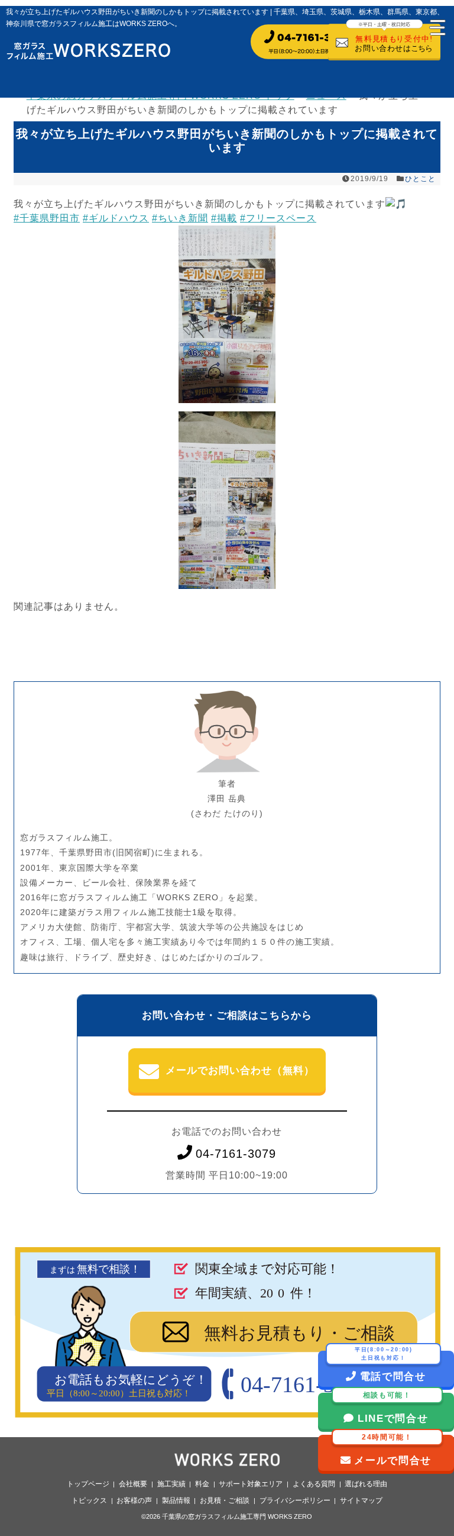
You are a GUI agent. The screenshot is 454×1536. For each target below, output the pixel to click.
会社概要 (133, 1484)
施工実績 (171, 1484)
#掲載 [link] (224, 218)
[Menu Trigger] (436, 26)
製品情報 (176, 1500)
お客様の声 (134, 1500)
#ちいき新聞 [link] (180, 218)
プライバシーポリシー (295, 1500)
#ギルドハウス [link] (116, 218)
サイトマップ (361, 1500)
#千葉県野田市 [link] (47, 218)
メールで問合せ (393, 1450)
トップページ (88, 1484)
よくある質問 (314, 1484)
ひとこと (420, 179)
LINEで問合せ (393, 1408)
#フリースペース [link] (278, 218)
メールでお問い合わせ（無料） (240, 1070)
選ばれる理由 (366, 1484)
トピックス (89, 1500)
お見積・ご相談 (224, 1500)
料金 (202, 1484)
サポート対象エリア (251, 1484)
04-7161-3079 (236, 1153)
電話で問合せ (390, 1366)
